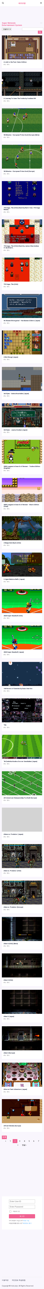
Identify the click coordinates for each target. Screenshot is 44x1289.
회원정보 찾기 (27, 1223)
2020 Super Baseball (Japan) (14, 652)
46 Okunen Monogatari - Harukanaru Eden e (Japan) (22, 320)
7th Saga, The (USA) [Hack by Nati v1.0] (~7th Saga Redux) (22, 208)
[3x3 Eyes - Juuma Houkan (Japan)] (22, 415)
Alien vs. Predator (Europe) (13, 907)
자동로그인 (16, 1211)
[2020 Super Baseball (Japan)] (22, 638)
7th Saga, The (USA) (11, 284)
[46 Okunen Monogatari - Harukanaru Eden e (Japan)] (22, 306)
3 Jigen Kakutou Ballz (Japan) (14, 579)
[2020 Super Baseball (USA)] (22, 601)
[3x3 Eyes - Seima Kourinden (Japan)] (22, 379)
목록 (4, 1137)
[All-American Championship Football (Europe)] (22, 783)
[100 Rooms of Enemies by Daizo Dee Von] (22, 674)
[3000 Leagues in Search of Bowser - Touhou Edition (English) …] (22, 452)
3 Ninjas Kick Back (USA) (12, 543)
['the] (22, 710)
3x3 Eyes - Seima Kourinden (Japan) (16, 393)
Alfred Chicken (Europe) (12, 1126)
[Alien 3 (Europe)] (22, 1038)
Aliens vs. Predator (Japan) (13, 834)
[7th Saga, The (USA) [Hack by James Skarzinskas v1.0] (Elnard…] (22, 231)
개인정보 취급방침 (18, 1280)
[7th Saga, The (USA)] (22, 270)
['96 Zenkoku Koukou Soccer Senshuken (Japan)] (22, 747)
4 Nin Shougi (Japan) (11, 357)
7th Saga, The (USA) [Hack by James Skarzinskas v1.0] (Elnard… (21, 247)
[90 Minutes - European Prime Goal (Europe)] (22, 157)
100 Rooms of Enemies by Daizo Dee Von (18, 688)
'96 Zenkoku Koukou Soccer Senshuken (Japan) (20, 761)
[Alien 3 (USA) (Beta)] (22, 929)
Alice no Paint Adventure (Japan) (15, 1089)
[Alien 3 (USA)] (22, 965)
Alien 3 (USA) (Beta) (11, 943)
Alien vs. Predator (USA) (12, 871)
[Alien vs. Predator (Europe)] (22, 893)
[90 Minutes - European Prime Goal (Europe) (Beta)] (22, 120)
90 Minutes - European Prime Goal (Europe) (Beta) (21, 135)
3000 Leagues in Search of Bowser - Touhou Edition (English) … (22, 467)
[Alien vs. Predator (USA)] (22, 856)
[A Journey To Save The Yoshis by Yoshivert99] (22, 84)
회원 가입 (26, 1220)
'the (5, 725)
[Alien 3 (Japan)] (22, 1002)
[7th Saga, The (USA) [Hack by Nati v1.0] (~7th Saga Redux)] (22, 193)
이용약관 (5, 1280)
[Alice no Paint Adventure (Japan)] (22, 1075)
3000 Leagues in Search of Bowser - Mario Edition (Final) (21, 505)
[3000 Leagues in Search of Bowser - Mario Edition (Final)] (22, 490)
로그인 (22, 1216)
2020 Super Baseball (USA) (13, 616)
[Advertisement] (22, 14)
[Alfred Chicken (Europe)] (22, 1111)
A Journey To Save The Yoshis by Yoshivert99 (20, 98)
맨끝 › (24, 1145)
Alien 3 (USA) (8, 980)
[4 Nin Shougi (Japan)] (22, 342)
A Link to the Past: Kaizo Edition (15, 62)
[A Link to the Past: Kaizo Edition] (22, 47)
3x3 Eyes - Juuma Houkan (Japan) (15, 430)
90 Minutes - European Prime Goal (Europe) (19, 171)
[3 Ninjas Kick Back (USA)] (22, 528)
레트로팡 (22, 3)
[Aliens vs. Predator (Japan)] (22, 820)
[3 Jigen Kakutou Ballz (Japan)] (22, 565)
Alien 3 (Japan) (9, 1016)
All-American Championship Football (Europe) (20, 798)
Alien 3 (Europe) (9, 1053)
